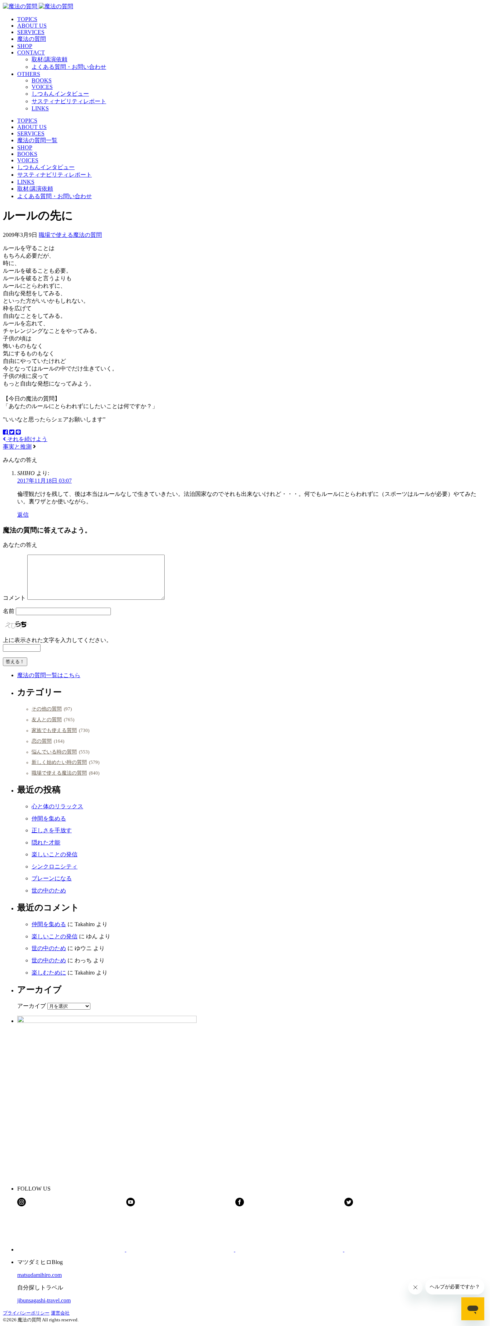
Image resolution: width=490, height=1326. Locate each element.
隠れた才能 (46, 842)
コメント (14, 598)
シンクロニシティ (54, 866)
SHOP (24, 46)
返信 (23, 515)
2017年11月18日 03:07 (44, 481)
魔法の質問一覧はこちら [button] (48, 675)
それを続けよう (26, 439)
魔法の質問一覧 (37, 140)
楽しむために (49, 973)
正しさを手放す (52, 830)
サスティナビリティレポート (69, 101)
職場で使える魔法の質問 (70, 235)
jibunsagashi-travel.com (44, 1300)
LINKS (40, 108)
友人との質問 (47, 719)
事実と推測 (17, 447)
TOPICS (27, 19)
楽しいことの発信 (54, 854)
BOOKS (42, 80)
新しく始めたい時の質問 (59, 762)
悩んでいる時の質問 (54, 752)
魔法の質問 (31, 39)
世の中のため (49, 890)
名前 (8, 611)
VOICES (42, 87)
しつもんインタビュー (60, 94)
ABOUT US (32, 26)
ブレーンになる (52, 878)
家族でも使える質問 (54, 730)
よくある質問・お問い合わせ (69, 67)
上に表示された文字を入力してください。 (57, 640)
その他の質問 (47, 709)
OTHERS (28, 74)
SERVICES (30, 32)
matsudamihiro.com (39, 1275)
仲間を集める (49, 818)
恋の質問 (42, 741)
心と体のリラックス (57, 806)
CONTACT (31, 52)
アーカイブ (31, 1006)
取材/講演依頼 (49, 59)
